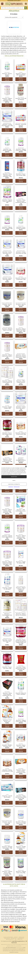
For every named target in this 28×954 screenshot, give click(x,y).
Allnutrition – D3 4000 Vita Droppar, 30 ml (21, 847)
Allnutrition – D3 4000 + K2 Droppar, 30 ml (7, 746)
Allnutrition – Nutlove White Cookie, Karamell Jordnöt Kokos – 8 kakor (21, 356)
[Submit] (25, 7)
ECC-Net (24, 947)
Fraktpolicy (7, 938)
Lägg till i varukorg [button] (7, 79)
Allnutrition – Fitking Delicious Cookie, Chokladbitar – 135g (7, 175)
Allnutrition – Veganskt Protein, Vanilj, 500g (21, 872)
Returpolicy (14, 938)
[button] (26, 466)
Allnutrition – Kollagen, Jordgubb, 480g (7, 407)
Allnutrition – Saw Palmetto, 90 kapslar (7, 150)
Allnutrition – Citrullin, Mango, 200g (7, 305)
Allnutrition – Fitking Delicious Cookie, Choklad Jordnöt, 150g (7, 460)
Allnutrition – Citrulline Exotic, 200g (21, 305)
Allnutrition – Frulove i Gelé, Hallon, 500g (7, 668)
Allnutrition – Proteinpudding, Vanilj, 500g (7, 615)
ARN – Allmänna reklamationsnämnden (11, 947)
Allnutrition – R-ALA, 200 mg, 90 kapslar (20, 99)
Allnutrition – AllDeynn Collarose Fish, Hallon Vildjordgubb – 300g (21, 330)
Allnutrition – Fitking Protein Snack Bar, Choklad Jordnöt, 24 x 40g (7, 695)
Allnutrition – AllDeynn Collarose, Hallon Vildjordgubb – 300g (7, 99)
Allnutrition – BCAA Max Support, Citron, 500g (21, 822)
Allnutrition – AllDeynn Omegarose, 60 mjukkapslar (21, 589)
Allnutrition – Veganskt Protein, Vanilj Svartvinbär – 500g (7, 873)
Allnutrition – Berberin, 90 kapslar (7, 74)
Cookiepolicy (10, 486)
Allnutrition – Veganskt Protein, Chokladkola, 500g (7, 201)
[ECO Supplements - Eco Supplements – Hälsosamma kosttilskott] (14, 3)
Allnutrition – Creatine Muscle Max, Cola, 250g (21, 252)
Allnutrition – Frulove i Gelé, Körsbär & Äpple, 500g (7, 434)
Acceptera (14, 476)
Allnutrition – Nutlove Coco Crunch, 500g (20, 746)
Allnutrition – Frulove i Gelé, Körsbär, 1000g (21, 174)
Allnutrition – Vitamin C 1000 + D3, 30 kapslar (21, 74)
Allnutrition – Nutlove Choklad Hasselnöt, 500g (7, 770)
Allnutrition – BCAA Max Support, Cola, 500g (7, 329)
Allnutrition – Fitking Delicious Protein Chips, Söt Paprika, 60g (21, 668)
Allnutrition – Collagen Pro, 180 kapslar (7, 588)
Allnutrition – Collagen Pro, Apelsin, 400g (21, 562)
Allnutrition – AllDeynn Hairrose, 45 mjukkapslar (21, 614)
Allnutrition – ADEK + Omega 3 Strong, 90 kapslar (20, 382)
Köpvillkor (21, 937)
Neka (14, 480)
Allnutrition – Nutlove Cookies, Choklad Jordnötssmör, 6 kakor (21, 771)
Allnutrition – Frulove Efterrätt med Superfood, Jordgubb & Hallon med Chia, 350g (20, 641)
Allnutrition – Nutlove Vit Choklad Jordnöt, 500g (20, 433)
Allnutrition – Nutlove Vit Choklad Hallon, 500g (20, 279)
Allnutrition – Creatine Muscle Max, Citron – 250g (7, 253)
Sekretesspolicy (17, 486)
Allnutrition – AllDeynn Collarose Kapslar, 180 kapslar (7, 382)
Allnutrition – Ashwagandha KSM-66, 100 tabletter (21, 460)
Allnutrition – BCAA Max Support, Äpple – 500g (7, 847)
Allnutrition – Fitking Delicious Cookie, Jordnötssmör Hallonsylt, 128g (20, 201)
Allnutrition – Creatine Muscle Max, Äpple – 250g (7, 641)
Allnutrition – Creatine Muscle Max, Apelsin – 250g (21, 408)
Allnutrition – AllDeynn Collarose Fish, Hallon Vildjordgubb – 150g (7, 563)
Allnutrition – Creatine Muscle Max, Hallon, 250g (7, 125)
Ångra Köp (19, 939)
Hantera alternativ (14, 484)
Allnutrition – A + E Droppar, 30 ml (7, 721)
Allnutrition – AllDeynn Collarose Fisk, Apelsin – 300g (7, 356)
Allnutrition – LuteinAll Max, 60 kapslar (7, 796)
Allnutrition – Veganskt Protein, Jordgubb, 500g (7, 228)
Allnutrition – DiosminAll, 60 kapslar (20, 125)
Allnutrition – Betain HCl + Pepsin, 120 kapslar (21, 694)
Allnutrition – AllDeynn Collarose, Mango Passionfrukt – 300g (7, 511)
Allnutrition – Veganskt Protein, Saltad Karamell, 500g (7, 537)
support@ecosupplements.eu (18, 941)
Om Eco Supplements (8, 937)
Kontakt (16, 937)
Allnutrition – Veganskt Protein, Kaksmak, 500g (21, 721)
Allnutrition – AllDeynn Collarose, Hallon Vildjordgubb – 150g (21, 537)
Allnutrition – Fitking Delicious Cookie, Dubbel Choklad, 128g (20, 797)
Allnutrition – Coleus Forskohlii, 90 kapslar (20, 228)
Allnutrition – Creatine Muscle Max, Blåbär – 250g (7, 279)
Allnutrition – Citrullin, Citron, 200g (7, 822)
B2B (15, 939)
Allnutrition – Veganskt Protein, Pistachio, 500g (21, 150)
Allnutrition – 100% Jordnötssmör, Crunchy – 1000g (20, 511)
